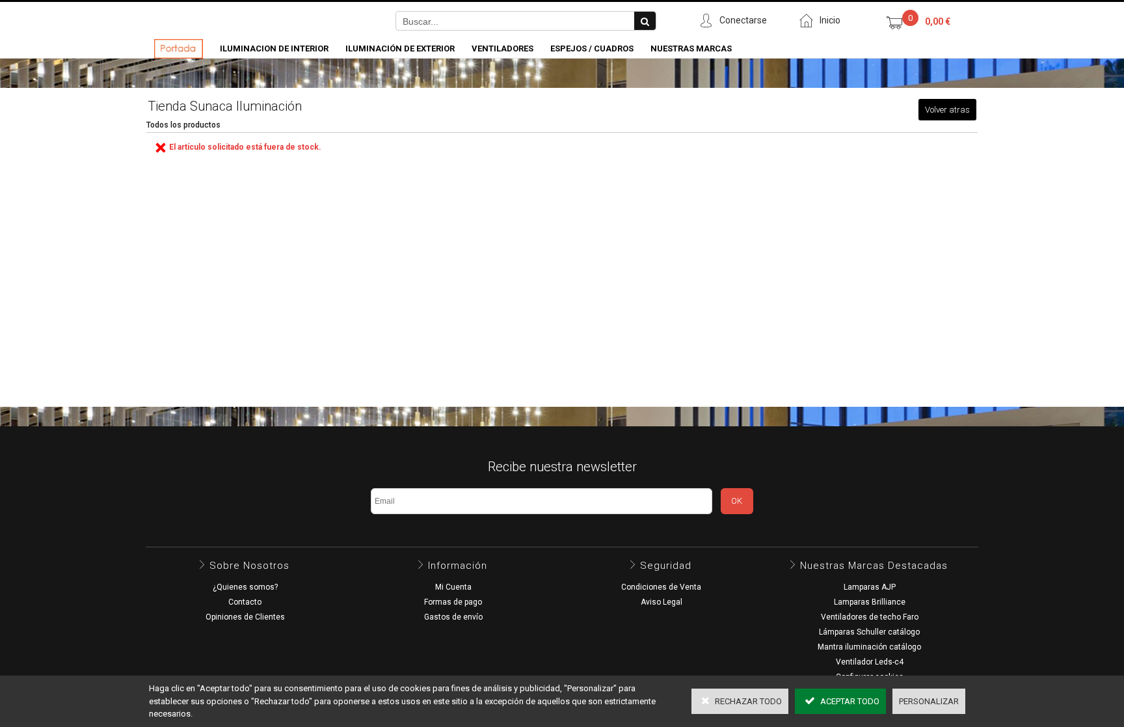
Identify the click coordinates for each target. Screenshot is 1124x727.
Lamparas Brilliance (869, 602)
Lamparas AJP (870, 587)
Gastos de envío (453, 617)
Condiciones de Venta (661, 587)
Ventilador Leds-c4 (869, 661)
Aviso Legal (661, 602)
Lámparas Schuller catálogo (869, 632)
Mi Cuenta (453, 587)
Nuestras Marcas (691, 48)
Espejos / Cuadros (592, 48)
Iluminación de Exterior (400, 48)
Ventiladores (502, 48)
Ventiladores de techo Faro (869, 617)
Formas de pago (453, 602)
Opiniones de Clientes (245, 617)
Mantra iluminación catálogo (869, 647)
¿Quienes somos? (245, 587)
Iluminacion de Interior (274, 48)
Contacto (244, 602)
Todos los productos (183, 125)
